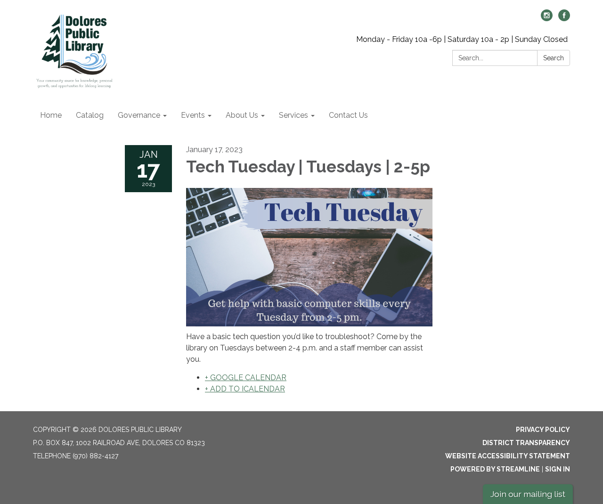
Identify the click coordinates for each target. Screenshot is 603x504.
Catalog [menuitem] (90, 115)
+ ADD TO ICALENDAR (245, 388)
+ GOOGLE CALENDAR (245, 377)
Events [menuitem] (193, 115)
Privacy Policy (543, 429)
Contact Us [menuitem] (348, 115)
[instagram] (547, 18)
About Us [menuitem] (242, 115)
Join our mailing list (527, 494)
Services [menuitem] (293, 115)
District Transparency (526, 443)
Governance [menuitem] (139, 115)
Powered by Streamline (495, 469)
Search (553, 58)
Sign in (557, 469)
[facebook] (564, 18)
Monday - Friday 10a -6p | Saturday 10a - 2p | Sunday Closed (462, 39)
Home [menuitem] (51, 115)
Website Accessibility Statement (507, 456)
